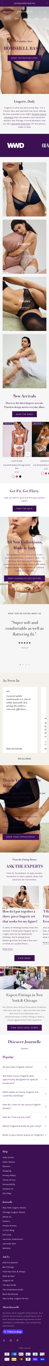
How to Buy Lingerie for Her (15, 1298)
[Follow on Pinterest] (17, 1340)
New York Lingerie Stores (14, 1208)
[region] (24, 50)
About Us (7, 1217)
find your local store (24, 1028)
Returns (6, 1166)
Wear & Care (9, 1276)
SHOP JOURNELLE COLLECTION (24, 578)
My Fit (8, 18)
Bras (37, 18)
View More (24, 958)
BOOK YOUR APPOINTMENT (20, 837)
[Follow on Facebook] (4, 1340)
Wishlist (7, 1248)
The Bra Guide (9, 1285)
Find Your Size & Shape (14, 1271)
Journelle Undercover (13, 1239)
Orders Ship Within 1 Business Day (24, 3)
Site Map (7, 1193)
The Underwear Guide (13, 1289)
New (17, 18)
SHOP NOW (24, 193)
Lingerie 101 (8, 1280)
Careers (6, 1221)
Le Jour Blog (8, 1230)
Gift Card (7, 1235)
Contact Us (8, 1189)
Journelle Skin (9, 1244)
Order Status (9, 1162)
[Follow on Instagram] (10, 1340)
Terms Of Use (9, 1180)
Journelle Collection (20, 124)
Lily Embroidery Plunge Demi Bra (16, 466)
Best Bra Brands (10, 1294)
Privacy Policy (9, 1175)
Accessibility (9, 1184)
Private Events (9, 1226)
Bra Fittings (8, 1267)
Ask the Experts (10, 1262)
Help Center (8, 1157)
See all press (24, 758)
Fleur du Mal (16, 461)
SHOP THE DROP (24, 414)
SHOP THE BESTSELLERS (24, 62)
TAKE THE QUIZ (24, 508)
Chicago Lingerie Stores (14, 1212)
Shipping (7, 1171)
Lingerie (27, 18)
